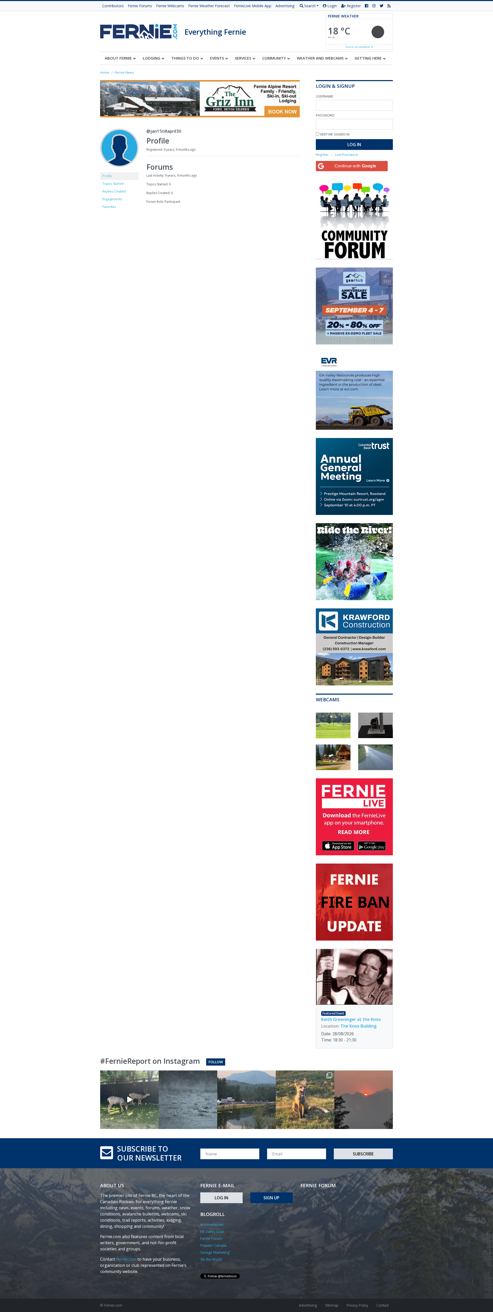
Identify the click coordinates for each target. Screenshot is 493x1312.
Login (331, 5)
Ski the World (211, 1259)
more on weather (358, 47)
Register (353, 5)
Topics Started (113, 183)
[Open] (129, 1099)
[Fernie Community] (142, 30)
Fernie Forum (211, 1238)
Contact (382, 1305)
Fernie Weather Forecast (209, 5)
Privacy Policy (357, 1305)
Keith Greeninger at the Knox (351, 1019)
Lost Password (346, 154)
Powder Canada (213, 1245)
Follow (215, 1061)
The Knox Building (358, 1026)
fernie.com (126, 1259)
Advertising (285, 5)
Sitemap (331, 1305)
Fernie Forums (140, 5)
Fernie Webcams (170, 5)
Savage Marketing (214, 1252)
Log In (354, 144)
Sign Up (271, 1198)
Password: (325, 115)
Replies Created (114, 191)
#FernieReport (211, 1224)
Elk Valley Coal (212, 1231)
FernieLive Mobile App (252, 5)
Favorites (109, 207)
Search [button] (309, 5)
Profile (107, 176)
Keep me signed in (334, 134)
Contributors (113, 5)
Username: (325, 96)
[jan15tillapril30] (119, 150)
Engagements (112, 199)
